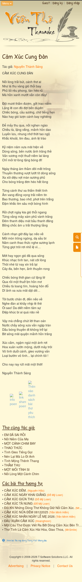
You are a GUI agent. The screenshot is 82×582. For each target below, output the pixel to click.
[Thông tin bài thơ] (13, 399)
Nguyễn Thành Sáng (28, 66)
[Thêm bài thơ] (77, 247)
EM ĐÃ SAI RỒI (15, 434)
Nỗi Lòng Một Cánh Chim (21, 474)
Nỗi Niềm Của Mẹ (16, 439)
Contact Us (65, 566)
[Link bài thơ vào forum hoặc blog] (22, 399)
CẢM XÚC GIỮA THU (19, 499)
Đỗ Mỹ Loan (55, 495)
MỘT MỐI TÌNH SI (17, 469)
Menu (6, 3)
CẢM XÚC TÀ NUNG (18, 503)
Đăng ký (57, 2)
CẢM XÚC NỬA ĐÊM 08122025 (26, 512)
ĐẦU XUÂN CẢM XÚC (19, 521)
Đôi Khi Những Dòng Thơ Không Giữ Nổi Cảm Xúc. (39, 508)
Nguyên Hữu (36, 490)
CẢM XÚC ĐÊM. (15, 490)
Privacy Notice (40, 566)
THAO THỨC (13, 448)
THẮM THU (12, 465)
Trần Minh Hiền (59, 512)
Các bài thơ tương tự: (22, 483)
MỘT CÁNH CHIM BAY (20, 443)
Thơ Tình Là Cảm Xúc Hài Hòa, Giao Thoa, (34, 529)
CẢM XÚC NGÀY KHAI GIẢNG (25, 494)
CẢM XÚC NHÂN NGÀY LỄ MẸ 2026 (29, 516)
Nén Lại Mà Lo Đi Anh (19, 456)
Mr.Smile (71, 529)
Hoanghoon (43, 521)
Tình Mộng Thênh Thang (21, 461)
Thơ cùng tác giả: (18, 427)
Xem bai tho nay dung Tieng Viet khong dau (26, 540)
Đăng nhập (73, 2)
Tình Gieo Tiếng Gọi (18, 452)
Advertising (16, 566)
